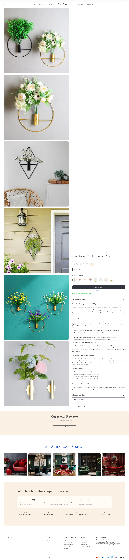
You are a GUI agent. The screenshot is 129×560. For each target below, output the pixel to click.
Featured (90, 4)
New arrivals (80, 4)
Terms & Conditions (85, 546)
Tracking (66, 548)
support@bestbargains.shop (52, 540)
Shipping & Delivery (68, 544)
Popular (41, 4)
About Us (83, 540)
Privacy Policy (84, 544)
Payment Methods (68, 542)
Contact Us (84, 542)
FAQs (65, 540)
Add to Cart (99, 287)
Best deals (49, 4)
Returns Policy (67, 546)
